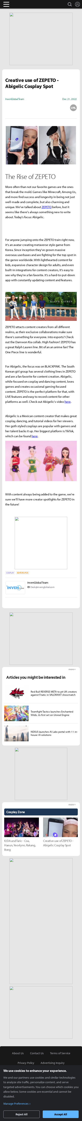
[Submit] (41, 107)
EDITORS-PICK (22, 572)
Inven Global (22, 4)
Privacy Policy (26, 1063)
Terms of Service (60, 1053)
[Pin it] (57, 107)
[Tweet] (8, 107)
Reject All (22, 1114)
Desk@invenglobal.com (42, 587)
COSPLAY (10, 572)
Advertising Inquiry (53, 1063)
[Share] (24, 107)
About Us (18, 1053)
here (68, 402)
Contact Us (37, 1053)
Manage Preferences (16, 1103)
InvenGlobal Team (37, 582)
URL (73, 108)
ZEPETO (47, 207)
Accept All (60, 1114)
